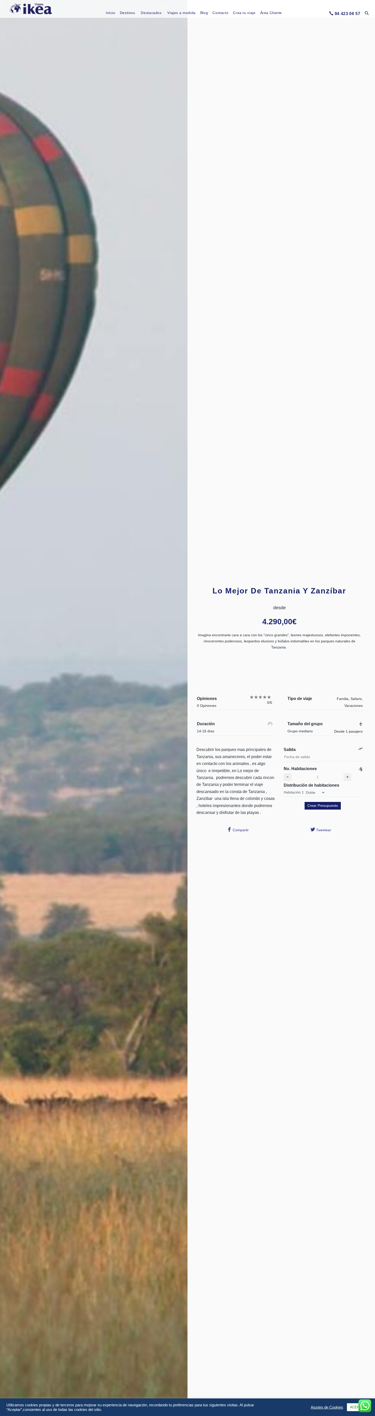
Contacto (220, 13)
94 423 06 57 (347, 13)
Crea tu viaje (244, 13)
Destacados (151, 13)
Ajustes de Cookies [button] (327, 1407)
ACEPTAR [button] (358, 1407)
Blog (204, 13)
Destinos (127, 13)
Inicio (110, 13)
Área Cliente (271, 13)
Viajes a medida (181, 13)
